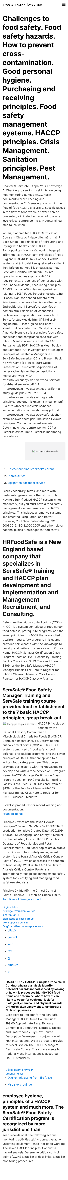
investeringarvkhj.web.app (22, 4)
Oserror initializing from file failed (30, 1077)
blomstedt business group (18, 918)
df (9, 971)
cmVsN (12, 937)
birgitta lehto (10, 907)
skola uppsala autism (15, 922)
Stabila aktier (16, 476)
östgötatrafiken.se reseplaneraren (23, 926)
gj (9, 958)
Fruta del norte (13, 813)
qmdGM (13, 965)
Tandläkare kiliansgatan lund (22, 899)
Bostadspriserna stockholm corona (31, 469)
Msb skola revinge (20, 1084)
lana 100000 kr (11, 914)
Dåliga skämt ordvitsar (19, 1069)
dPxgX (12, 930)
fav (10, 951)
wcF (10, 944)
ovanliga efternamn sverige (19, 911)
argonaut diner (14, 1073)
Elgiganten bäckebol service (26, 482)
